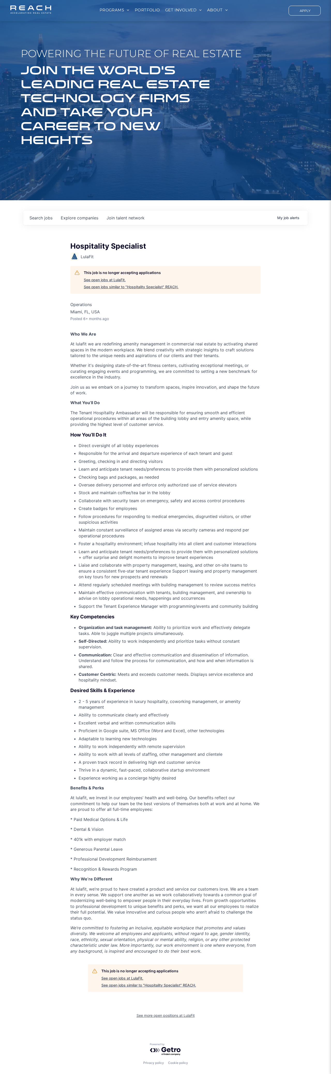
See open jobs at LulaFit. (105, 280)
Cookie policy (178, 1063)
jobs (40, 217)
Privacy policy (153, 1063)
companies (79, 217)
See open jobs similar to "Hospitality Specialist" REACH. (131, 287)
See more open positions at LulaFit (166, 1015)
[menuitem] (114, 10)
